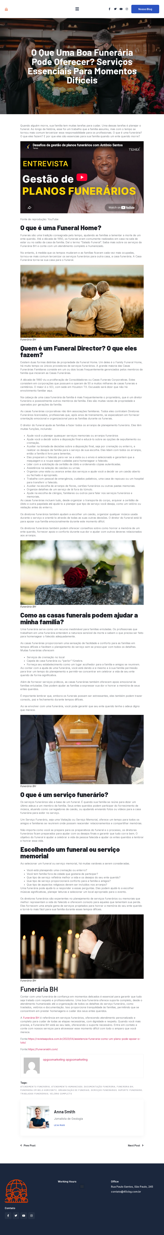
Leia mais (59, 1125)
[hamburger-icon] (77, 9)
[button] (82, 1186)
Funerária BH (31, 1017)
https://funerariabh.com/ (43, 1049)
